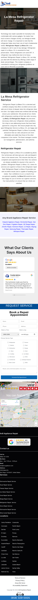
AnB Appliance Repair (24, 590)
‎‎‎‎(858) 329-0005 (20, 597)
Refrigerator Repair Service (8, 502)
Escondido (4, 540)
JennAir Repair (6, 227)
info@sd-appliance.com (6, 465)
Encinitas (4, 536)
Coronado (4, 526)
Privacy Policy (20, 580)
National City (5, 571)
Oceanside (15, 522)
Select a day (22, 330)
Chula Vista (4, 554)
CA (28, 57)
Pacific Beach (16, 526)
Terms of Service (20, 578)
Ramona (14, 536)
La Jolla (3, 557)
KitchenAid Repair (26, 222)
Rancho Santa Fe (17, 550)
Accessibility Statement (20, 585)
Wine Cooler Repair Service (8, 513)
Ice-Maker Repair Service (7, 492)
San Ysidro (15, 557)
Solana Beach (16, 564)
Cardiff (3, 547)
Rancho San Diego (17, 547)
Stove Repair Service (6, 506)
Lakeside (4, 564)
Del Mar (3, 529)
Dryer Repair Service (6, 485)
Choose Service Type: (7, 338)
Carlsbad (4, 550)
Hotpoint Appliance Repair (10, 222)
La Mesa (19, 104)
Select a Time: (5, 330)
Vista (13, 571)
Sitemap (19, 592)
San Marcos (15, 554)
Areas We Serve (20, 583)
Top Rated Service (22, 442)
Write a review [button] (11, 268)
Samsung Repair (15, 229)
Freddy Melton (15, 275)
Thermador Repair (27, 229)
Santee (14, 561)
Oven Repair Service (6, 495)
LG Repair (27, 227)
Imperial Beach (5, 543)
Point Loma (15, 529)
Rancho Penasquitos (18, 543)
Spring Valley (16, 568)
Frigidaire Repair (16, 224)
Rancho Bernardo (17, 540)
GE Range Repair (29, 224)
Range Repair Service (6, 499)
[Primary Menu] (36, 4)
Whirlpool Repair (19, 231)
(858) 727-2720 (4, 456)
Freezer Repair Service (6, 488)
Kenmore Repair (17, 227)
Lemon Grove (5, 568)
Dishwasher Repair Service (8, 481)
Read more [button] (8, 290)
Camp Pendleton (6, 522)
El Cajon (3, 533)
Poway (14, 533)
